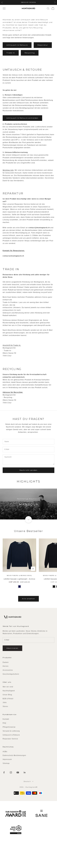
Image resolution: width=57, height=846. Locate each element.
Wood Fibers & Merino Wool (19, 575)
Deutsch (27, 781)
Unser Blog (7, 695)
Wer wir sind (8, 687)
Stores (5, 706)
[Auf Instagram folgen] (11, 772)
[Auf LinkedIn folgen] (24, 772)
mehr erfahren (28, 509)
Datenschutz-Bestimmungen (14, 755)
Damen (6, 662)
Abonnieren (12, 648)
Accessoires (8, 670)
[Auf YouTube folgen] (17, 772)
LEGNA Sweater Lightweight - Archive (19, 579)
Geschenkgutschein (11, 674)
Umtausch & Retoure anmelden (22, 118)
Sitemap (6, 763)
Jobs (5, 702)
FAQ (4, 723)
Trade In (10, 53)
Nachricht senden (29, 470)
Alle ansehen (28, 599)
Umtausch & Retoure (17, 45)
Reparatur (43, 45)
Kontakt (6, 719)
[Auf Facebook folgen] (4, 772)
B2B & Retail (8, 699)
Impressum (7, 759)
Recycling (30, 53)
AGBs (5, 752)
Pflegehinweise (9, 727)
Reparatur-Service (10, 739)
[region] (28, 504)
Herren (5, 666)
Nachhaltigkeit (9, 691)
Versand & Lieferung (11, 731)
